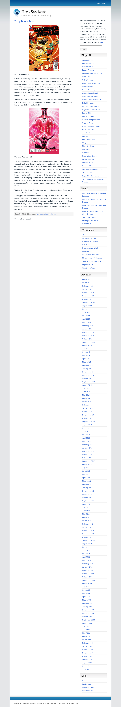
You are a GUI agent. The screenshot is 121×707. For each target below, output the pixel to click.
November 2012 (88, 454)
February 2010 (87, 564)
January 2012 (87, 488)
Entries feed (86, 684)
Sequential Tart (87, 162)
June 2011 (86, 511)
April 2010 (86, 557)
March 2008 (86, 640)
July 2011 (85, 507)
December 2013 (88, 412)
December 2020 (88, 293)
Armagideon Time (88, 63)
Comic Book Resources (91, 83)
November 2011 (88, 494)
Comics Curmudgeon (90, 90)
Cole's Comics (87, 80)
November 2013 (88, 415)
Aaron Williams (87, 60)
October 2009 (87, 577)
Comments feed (88, 687)
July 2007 (85, 666)
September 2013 (88, 421)
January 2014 (87, 408)
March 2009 (86, 600)
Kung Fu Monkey (88, 139)
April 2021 (86, 279)
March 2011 (86, 521)
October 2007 (87, 656)
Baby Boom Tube (24, 21)
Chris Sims (86, 77)
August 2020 (87, 306)
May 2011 (86, 514)
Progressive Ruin (88, 159)
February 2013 (87, 445)
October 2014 (87, 378)
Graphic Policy (87, 123)
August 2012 (87, 464)
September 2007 (88, 659)
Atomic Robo (87, 235)
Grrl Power (86, 245)
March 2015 (86, 362)
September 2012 (88, 461)
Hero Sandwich (34, 11)
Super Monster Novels (90, 176)
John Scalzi (86, 133)
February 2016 (87, 326)
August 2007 (87, 663)
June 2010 (86, 550)
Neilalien (85, 153)
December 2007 (88, 650)
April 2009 (86, 597)
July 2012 (85, 468)
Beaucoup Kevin (88, 67)
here (101, 42)
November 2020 (88, 296)
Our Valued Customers (90, 255)
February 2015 (87, 365)
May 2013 (86, 435)
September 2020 (88, 302)
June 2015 (86, 352)
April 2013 (86, 438)
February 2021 (87, 286)
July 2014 (85, 388)
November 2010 (88, 534)
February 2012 (87, 484)
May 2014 (86, 395)
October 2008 (87, 616)
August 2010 (87, 544)
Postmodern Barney (89, 156)
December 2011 (88, 491)
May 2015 (86, 355)
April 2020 (86, 319)
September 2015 (88, 342)
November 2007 (88, 653)
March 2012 (86, 481)
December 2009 (88, 570)
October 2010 (87, 537)
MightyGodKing (88, 146)
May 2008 (86, 633)
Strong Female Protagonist (92, 258)
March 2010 (86, 560)
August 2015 (87, 345)
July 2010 (85, 547)
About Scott (101, 3)
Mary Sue (85, 143)
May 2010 (86, 554)
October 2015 (87, 339)
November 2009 (88, 574)
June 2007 (86, 669)
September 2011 (88, 501)
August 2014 (87, 385)
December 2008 (88, 610)
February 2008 (87, 643)
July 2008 (85, 626)
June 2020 (86, 312)
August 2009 (87, 583)
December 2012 (88, 451)
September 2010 (88, 540)
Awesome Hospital (89, 238)
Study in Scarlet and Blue (91, 261)
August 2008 (87, 623)
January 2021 (87, 289)
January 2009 (87, 607)
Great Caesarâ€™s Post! (91, 126)
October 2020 (87, 299)
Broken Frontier (88, 70)
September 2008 (88, 620)
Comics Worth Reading (90, 93)
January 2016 (87, 329)
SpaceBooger (87, 172)
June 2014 (86, 392)
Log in (84, 681)
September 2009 (88, 580)
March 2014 (86, 402)
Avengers (39, 214)
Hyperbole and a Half (90, 248)
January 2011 (87, 527)
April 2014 (86, 398)
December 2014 (88, 372)
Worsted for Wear (88, 268)
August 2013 (87, 425)
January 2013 (87, 448)
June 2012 (86, 471)
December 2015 (88, 332)
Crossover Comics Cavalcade (93, 100)
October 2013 (87, 418)
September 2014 (88, 382)
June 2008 (86, 630)
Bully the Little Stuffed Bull (92, 73)
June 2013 (86, 431)
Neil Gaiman (86, 149)
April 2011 (86, 517)
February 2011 (87, 524)
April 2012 (86, 478)
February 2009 (87, 603)
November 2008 (88, 613)
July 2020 (85, 309)
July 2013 (85, 428)
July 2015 (85, 349)
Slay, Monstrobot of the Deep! (93, 169)
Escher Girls (86, 113)
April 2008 (86, 636)
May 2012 (86, 474)
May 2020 (86, 316)
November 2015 (88, 335)
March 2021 (86, 283)
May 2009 (86, 593)
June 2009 (86, 590)
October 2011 (87, 497)
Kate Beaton (86, 251)
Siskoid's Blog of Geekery (91, 166)
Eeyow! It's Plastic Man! (91, 110)
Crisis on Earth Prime (90, 96)
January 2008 (87, 646)
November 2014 (88, 375)
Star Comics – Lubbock (91, 217)
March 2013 (86, 441)
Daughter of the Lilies (90, 241)
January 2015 (87, 369)
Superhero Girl (87, 265)
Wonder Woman (50, 214)
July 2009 (85, 587)
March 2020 (86, 322)
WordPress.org (87, 691)
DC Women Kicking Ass (91, 106)
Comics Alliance (88, 86)
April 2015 (86, 359)
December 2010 (88, 530)
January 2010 (87, 567)
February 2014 (87, 405)
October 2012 (87, 458)
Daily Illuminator (88, 103)
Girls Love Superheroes (91, 120)
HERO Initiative (88, 129)
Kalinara (85, 136)
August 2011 (87, 504)
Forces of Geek (88, 116)
